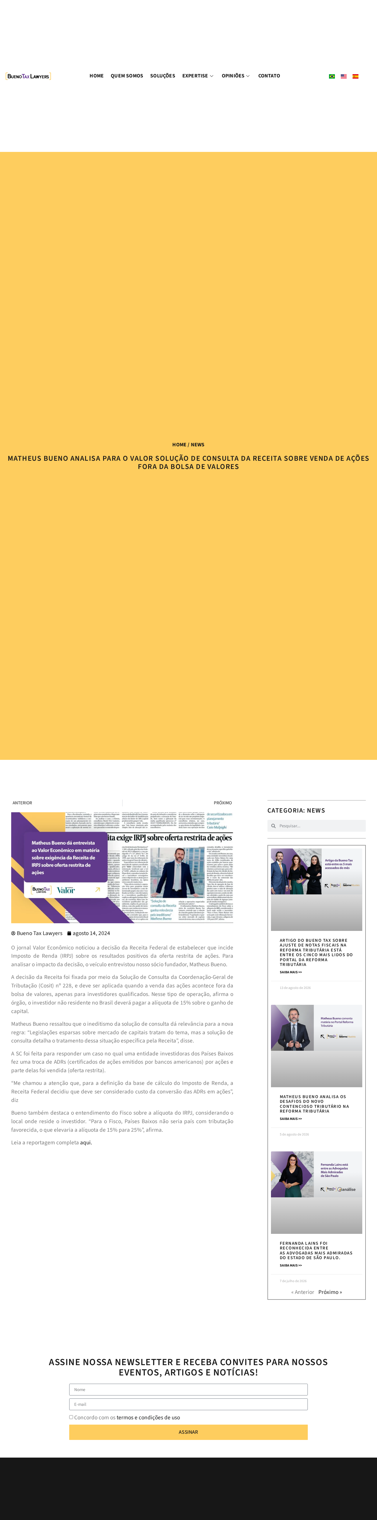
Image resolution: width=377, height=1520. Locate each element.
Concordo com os (127, 1417)
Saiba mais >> (291, 972)
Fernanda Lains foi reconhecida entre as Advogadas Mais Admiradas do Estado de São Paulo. (316, 1250)
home (179, 444)
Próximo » (330, 1292)
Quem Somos (127, 75)
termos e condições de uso (148, 1417)
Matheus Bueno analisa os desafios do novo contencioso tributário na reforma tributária (314, 1104)
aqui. (86, 1142)
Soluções (162, 75)
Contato (269, 75)
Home (97, 75)
